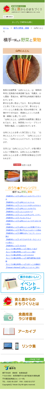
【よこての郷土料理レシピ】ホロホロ (19, 255)
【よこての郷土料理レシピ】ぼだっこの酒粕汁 (22, 264)
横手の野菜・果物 (21, 28)
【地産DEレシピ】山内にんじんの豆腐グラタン (23, 227)
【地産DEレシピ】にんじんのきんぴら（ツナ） (23, 215)
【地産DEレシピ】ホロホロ (15, 246)
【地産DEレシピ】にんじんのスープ (19, 212)
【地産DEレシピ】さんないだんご (18, 218)
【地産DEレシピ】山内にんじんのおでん (20, 208)
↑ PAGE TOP (34, 359)
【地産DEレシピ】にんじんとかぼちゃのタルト (23, 205)
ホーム (6, 28)
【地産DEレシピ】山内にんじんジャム (19, 202)
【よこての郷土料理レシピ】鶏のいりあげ (21, 249)
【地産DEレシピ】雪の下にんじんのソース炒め (23, 230)
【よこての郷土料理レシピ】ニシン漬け (20, 252)
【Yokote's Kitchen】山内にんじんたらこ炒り (22, 267)
